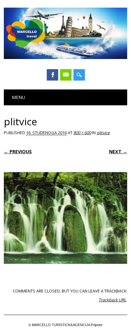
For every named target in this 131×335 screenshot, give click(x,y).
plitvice (103, 132)
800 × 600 (82, 132)
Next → (118, 151)
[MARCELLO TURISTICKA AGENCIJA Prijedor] (65, 57)
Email (66, 75)
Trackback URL (112, 300)
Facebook (52, 75)
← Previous (18, 151)
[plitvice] (65, 270)
